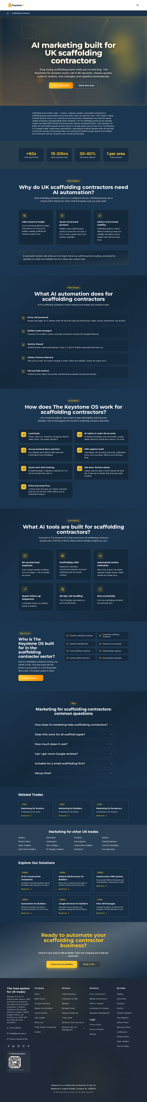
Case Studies (39, 1018)
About (36, 994)
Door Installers (52, 845)
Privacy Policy (95, 1025)
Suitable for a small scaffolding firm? (60, 763)
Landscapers (51, 841)
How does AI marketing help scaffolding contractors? (71, 724)
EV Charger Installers (55, 849)
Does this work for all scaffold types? (60, 734)
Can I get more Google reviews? (56, 753)
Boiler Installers (24, 845)
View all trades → (124, 1046)
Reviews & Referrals (70, 1013)
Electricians (51, 838)
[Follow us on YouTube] (23, 1046)
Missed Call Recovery (98, 999)
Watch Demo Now (61, 85)
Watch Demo (39, 999)
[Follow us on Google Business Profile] (28, 1046)
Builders (21, 838)
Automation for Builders (99, 1008)
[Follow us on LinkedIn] (13, 1046)
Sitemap (92, 1034)
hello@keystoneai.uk (17, 1033)
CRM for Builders (96, 1003)
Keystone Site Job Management (69, 1028)
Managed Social (68, 1008)
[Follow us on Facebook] (8, 1046)
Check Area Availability (62, 964)
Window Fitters (24, 841)
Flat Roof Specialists (110, 845)
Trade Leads (67, 1018)
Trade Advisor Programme (45, 1027)
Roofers (105, 838)
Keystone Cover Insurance (73, 1022)
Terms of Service (96, 1029)
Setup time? (43, 773)
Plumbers (78, 838)
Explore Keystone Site (18, 1039)
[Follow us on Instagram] (18, 1046)
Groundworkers (108, 849)
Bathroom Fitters (124, 1027)
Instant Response (69, 994)
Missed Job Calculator (43, 1008)
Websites (65, 1003)
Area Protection (40, 1013)
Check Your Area (86, 85)
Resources (38, 1022)
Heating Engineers (109, 841)
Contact (37, 1032)
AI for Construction (97, 994)
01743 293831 (15, 1028)
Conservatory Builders (83, 845)
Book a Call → (89, 964)
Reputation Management (99, 1013)
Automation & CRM (69, 999)
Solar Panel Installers (27, 849)
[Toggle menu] (137, 5)
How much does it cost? (51, 744)
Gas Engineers (80, 841)
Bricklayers (78, 849)
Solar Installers (123, 1041)
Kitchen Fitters (123, 1022)
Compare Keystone (42, 1003)
